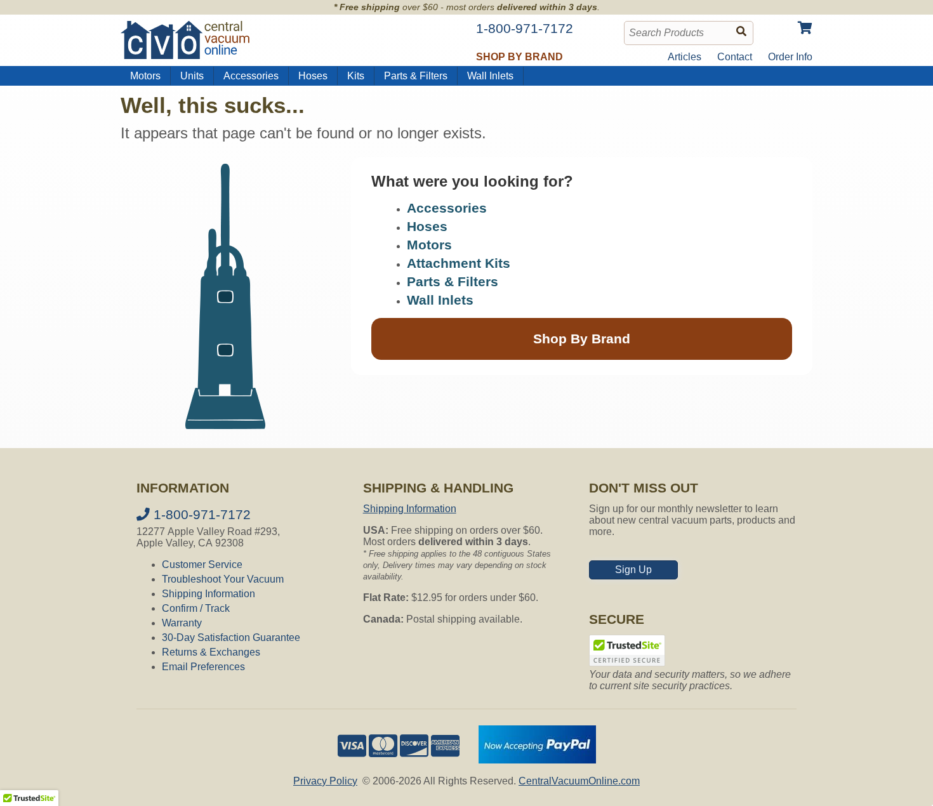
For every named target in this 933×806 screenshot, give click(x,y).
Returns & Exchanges (211, 652)
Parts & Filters (415, 75)
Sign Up (633, 569)
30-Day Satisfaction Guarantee (231, 637)
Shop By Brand (581, 338)
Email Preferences (203, 666)
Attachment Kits (458, 263)
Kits (355, 75)
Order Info (790, 56)
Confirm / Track (196, 608)
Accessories (251, 75)
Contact (734, 56)
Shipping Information (208, 593)
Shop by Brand (519, 56)
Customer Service (202, 564)
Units (192, 75)
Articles (684, 56)
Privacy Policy (325, 781)
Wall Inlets (490, 75)
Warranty (182, 623)
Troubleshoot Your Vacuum (223, 579)
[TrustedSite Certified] (627, 650)
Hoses (313, 75)
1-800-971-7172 (200, 514)
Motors (145, 75)
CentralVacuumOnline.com (579, 781)
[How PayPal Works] (537, 760)
